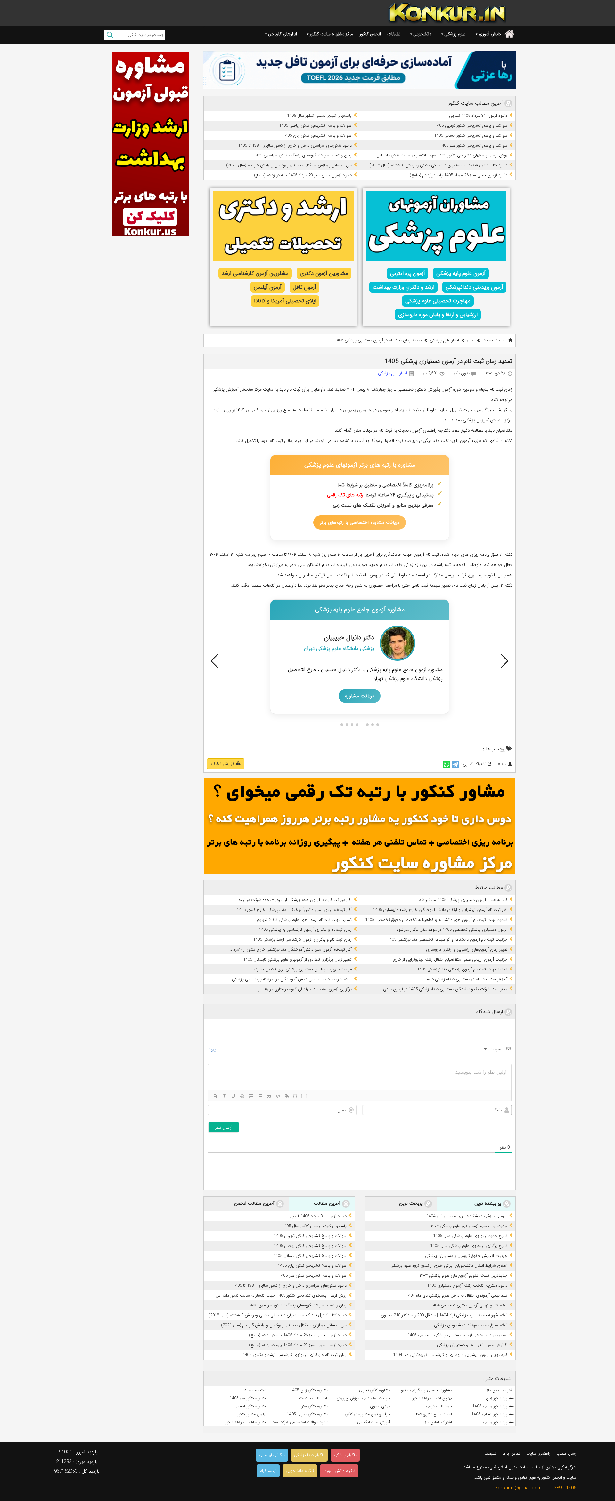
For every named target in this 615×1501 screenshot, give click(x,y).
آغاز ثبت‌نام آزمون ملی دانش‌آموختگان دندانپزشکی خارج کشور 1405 (294, 909)
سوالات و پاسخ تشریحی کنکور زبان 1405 (317, 135)
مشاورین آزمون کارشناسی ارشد (255, 273)
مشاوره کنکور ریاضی (498, 1422)
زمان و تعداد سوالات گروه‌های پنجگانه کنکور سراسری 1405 (302, 155)
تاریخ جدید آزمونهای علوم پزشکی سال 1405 (470, 1236)
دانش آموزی (490, 33)
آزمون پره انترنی (407, 273)
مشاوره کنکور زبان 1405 (309, 1390)
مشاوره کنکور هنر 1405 (248, 1398)
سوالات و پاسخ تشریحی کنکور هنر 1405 (473, 145)
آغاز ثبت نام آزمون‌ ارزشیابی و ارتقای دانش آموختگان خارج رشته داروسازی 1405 (440, 909)
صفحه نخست (494, 340)
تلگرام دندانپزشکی (309, 1455)
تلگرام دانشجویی (300, 1470)
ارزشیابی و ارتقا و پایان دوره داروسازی (438, 314)
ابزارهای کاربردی (282, 33)
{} (295, 1095)
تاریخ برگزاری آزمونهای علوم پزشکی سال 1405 (468, 1245)
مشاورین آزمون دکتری (324, 273)
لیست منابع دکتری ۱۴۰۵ (433, 1414)
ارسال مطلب (566, 1453)
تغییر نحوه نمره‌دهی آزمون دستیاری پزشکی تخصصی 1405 (457, 1335)
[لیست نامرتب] (260, 1096)
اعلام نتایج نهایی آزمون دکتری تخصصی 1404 (468, 1305)
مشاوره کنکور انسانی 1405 (493, 1414)
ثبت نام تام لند (254, 1390)
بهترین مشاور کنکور (251, 1414)
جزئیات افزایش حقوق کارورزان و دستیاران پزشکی (466, 1255)
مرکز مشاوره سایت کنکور (331, 33)
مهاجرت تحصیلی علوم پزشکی (438, 301)
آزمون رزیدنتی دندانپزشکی (474, 287)
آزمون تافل (304, 287)
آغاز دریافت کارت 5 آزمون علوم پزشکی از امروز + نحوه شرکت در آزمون (293, 900)
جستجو (110, 35)
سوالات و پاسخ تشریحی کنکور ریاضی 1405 (315, 125)
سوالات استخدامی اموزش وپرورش (363, 1398)
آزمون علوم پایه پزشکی (461, 273)
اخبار (470, 340)
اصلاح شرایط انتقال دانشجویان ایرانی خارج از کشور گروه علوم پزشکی (448, 1265)
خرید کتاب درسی (439, 1406)
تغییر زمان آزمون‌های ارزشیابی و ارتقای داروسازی (466, 949)
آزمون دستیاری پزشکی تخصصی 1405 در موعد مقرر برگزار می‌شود (452, 929)
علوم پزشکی (455, 33)
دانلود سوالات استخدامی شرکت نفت (299, 1422)
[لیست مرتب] (251, 1096)
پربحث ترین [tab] (411, 1204)
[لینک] (287, 1096)
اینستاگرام (268, 1470)
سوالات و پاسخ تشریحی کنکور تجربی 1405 (471, 125)
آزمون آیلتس (268, 287)
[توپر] (215, 1096)
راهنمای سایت (538, 1453)
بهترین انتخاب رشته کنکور (432, 1398)
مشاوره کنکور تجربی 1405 (307, 1414)
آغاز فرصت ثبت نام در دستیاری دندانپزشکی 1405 (466, 979)
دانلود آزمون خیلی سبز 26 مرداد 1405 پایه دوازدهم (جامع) (458, 175)
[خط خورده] (242, 1096)
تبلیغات (393, 33)
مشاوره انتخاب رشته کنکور (246, 1422)
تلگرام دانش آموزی (339, 1470)
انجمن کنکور (370, 33)
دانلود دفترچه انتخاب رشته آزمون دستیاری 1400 (467, 1285)
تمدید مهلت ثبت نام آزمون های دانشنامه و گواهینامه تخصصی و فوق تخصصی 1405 (436, 919)
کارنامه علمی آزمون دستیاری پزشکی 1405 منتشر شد (463, 900)
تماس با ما (511, 1453)
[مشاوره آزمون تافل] (359, 70)
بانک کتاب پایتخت (313, 1398)
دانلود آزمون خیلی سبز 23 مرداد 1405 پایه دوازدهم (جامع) (303, 175)
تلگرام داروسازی (272, 1455)
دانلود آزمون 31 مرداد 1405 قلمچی (478, 115)
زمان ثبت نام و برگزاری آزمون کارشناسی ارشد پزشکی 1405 (302, 939)
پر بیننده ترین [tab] (488, 1204)
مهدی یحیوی (380, 1406)
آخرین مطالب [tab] (328, 1204)
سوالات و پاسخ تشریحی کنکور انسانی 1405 (470, 135)
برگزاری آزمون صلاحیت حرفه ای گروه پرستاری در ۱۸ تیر (305, 989)
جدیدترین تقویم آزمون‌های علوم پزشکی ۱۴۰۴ (469, 1226)
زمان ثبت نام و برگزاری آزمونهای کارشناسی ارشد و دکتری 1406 (294, 1355)
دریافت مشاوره (359, 696)
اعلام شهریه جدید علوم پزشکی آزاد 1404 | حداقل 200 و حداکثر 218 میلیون (444, 1315)
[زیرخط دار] (233, 1096)
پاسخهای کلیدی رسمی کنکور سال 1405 (319, 115)
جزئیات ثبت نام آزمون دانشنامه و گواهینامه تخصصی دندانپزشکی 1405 (447, 939)
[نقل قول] (269, 1096)
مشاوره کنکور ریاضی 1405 (493, 1406)
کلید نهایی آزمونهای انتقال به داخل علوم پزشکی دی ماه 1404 (456, 1295)
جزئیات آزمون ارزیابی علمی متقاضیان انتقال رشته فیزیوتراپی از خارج (450, 959)
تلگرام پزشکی (345, 1455)
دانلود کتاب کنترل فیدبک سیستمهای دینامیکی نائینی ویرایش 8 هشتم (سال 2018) (438, 165)
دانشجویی (422, 33)
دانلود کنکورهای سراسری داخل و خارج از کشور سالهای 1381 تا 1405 (295, 145)
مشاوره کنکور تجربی (374, 1390)
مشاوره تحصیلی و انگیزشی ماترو (426, 1390)
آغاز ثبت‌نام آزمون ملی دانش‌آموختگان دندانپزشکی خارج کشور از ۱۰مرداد (291, 949)
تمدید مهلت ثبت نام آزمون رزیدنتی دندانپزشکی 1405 (462, 969)
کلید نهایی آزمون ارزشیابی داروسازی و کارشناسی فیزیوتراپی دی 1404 (450, 1355)
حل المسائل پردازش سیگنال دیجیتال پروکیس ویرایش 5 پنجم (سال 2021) (289, 165)
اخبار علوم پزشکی (444, 340)
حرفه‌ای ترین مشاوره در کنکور (367, 1414)
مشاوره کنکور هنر (315, 1406)
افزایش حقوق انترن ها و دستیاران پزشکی (472, 1345)
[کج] (224, 1096)
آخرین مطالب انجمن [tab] (255, 1204)
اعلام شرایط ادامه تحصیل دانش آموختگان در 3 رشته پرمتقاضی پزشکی (292, 979)
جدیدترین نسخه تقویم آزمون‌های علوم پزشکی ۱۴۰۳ (463, 1275)
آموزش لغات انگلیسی (373, 1422)
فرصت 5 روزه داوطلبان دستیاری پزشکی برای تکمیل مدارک (303, 969)
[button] (214, 661)
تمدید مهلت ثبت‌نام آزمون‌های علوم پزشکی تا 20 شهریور (304, 919)
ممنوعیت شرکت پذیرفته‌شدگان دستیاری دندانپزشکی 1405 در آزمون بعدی (445, 989)
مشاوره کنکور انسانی (250, 1406)
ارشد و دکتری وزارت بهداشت (403, 287)
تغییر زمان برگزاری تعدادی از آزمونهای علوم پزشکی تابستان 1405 (297, 959)
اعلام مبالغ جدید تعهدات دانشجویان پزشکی (470, 1325)
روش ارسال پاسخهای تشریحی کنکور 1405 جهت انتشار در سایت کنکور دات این (441, 155)
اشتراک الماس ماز (500, 1390)
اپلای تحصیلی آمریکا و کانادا (285, 301)
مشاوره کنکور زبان (500, 1398)
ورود (213, 1049)
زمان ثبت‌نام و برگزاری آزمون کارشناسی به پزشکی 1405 (305, 929)
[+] (304, 1095)
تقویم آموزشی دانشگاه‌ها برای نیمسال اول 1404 (466, 1216)
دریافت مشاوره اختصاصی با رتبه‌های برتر (359, 522)
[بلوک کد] (278, 1096)
